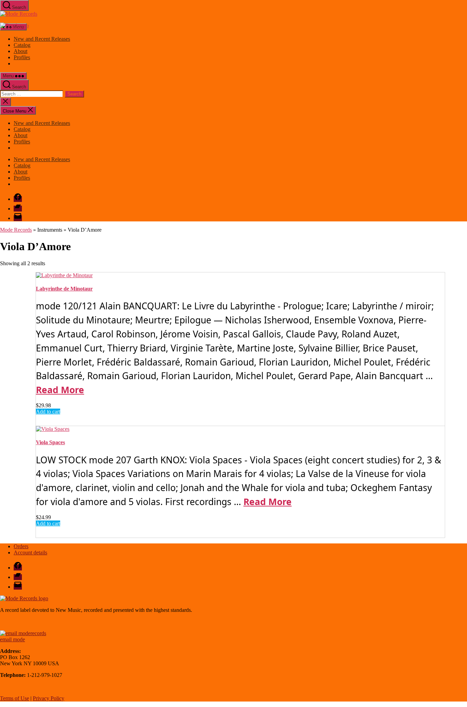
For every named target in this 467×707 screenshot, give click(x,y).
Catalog (22, 45)
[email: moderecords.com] (23, 633)
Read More (60, 390)
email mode (12, 639)
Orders (21, 546)
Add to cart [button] (48, 411)
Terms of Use (14, 698)
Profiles (22, 57)
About (20, 51)
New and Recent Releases (42, 39)
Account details (30, 552)
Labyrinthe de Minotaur (64, 289)
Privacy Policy (48, 698)
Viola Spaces (50, 442)
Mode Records (16, 230)
